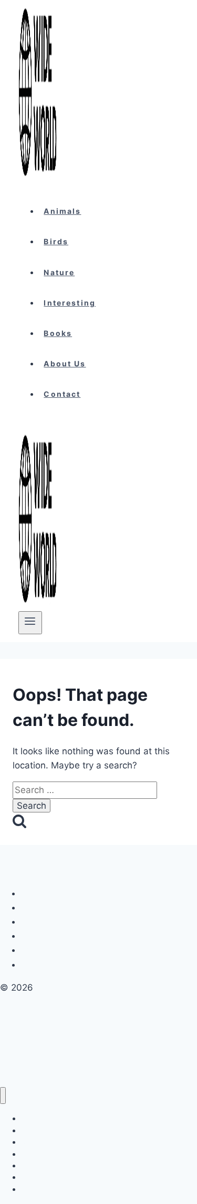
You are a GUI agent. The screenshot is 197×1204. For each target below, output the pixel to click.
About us (65, 363)
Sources (39, 964)
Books (58, 333)
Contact (62, 393)
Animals (62, 211)
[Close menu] (3, 1095)
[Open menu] (30, 622)
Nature (59, 272)
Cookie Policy (48, 893)
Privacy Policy (49, 907)
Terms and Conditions (62, 921)
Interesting (70, 302)
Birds (56, 241)
